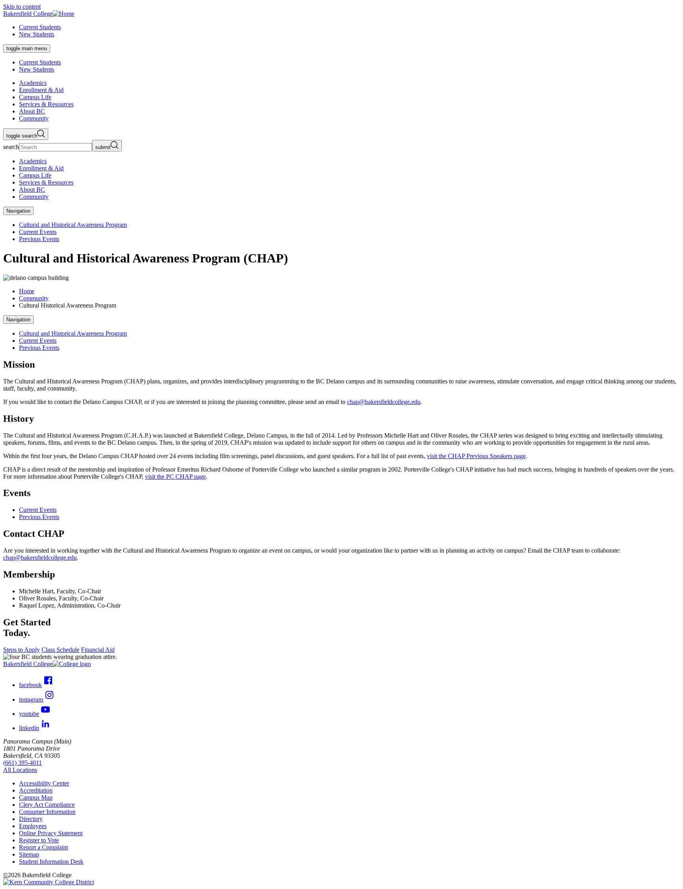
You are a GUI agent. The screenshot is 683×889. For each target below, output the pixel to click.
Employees (33, 826)
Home (26, 291)
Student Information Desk (51, 861)
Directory (31, 818)
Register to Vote (39, 840)
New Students (36, 34)
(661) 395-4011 (22, 762)
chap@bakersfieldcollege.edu (384, 401)
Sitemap (29, 854)
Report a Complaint (43, 847)
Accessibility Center (44, 783)
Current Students (40, 27)
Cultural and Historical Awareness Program (73, 224)
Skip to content (22, 6)
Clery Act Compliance (47, 804)
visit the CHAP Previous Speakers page (476, 456)
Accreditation (36, 790)
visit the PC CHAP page (175, 476)
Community (34, 298)
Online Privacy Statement (51, 833)
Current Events (38, 231)
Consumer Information (47, 811)
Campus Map (36, 797)
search (11, 146)
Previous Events (39, 239)
